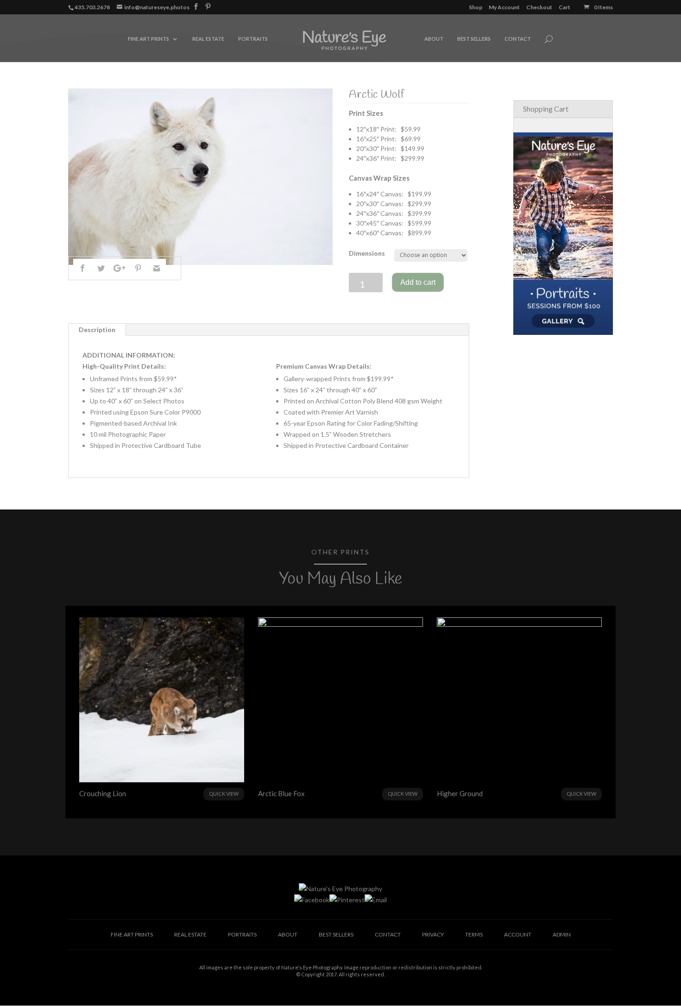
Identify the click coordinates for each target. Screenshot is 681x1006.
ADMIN (562, 934)
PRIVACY (433, 934)
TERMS (474, 934)
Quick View (224, 794)
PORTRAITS (253, 39)
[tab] (97, 330)
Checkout (539, 8)
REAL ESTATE (208, 39)
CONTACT (517, 39)
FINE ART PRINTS (148, 39)
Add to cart (417, 282)
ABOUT (433, 39)
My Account (504, 8)
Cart (564, 8)
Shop (475, 8)
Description (97, 329)
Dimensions (367, 253)
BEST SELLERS (474, 39)
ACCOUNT (517, 934)
